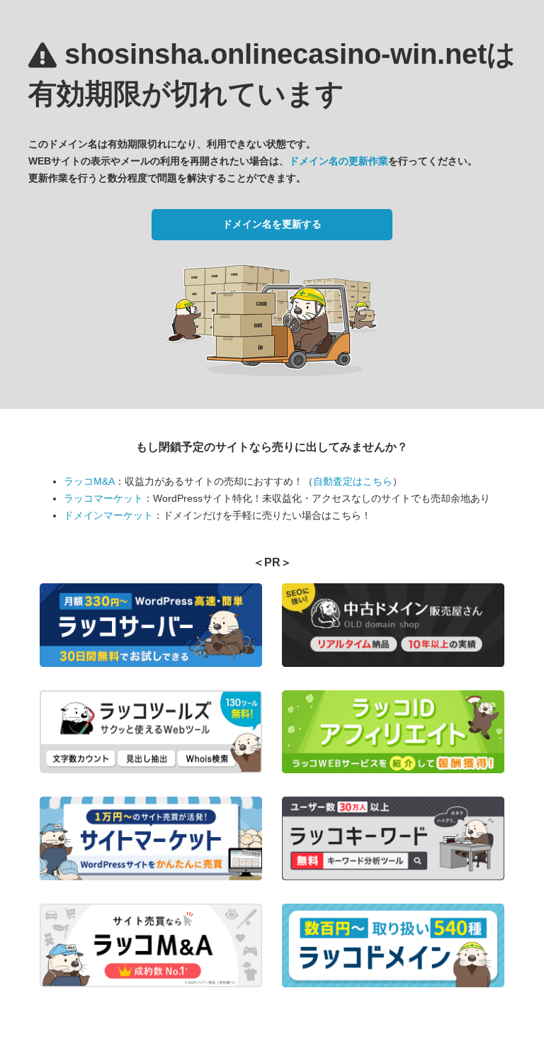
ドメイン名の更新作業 (338, 161)
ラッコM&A (89, 481)
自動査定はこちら (352, 481)
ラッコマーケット (103, 498)
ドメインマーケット (108, 515)
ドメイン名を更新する (272, 224)
